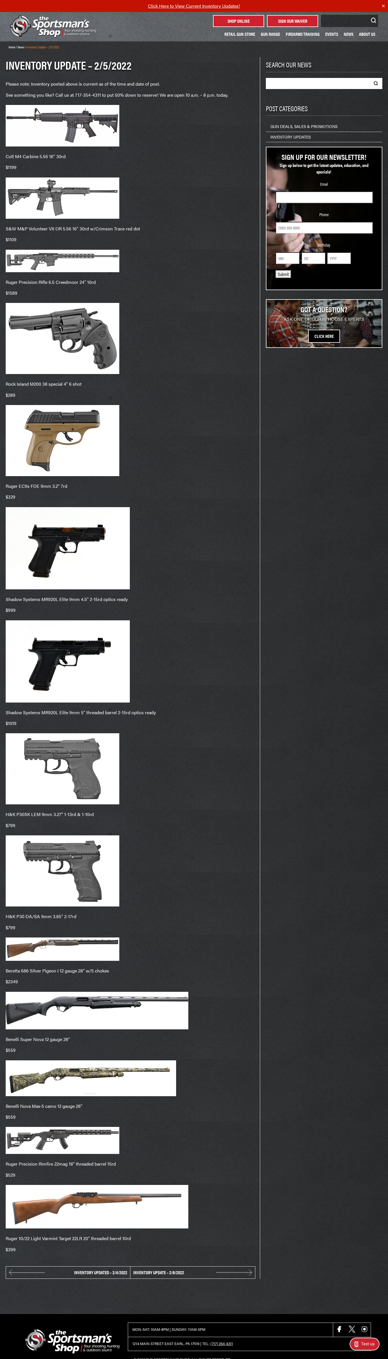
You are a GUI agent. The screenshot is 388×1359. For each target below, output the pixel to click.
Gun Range (270, 34)
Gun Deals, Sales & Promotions (303, 126)
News (348, 34)
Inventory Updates (290, 137)
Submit (283, 274)
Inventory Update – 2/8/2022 (158, 1272)
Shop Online (239, 21)
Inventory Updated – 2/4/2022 (100, 1272)
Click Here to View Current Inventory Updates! (194, 6)
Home (12, 46)
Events (331, 34)
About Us (367, 34)
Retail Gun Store (239, 34)
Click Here (324, 336)
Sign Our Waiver (292, 21)
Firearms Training (303, 34)
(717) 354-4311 (221, 1343)
